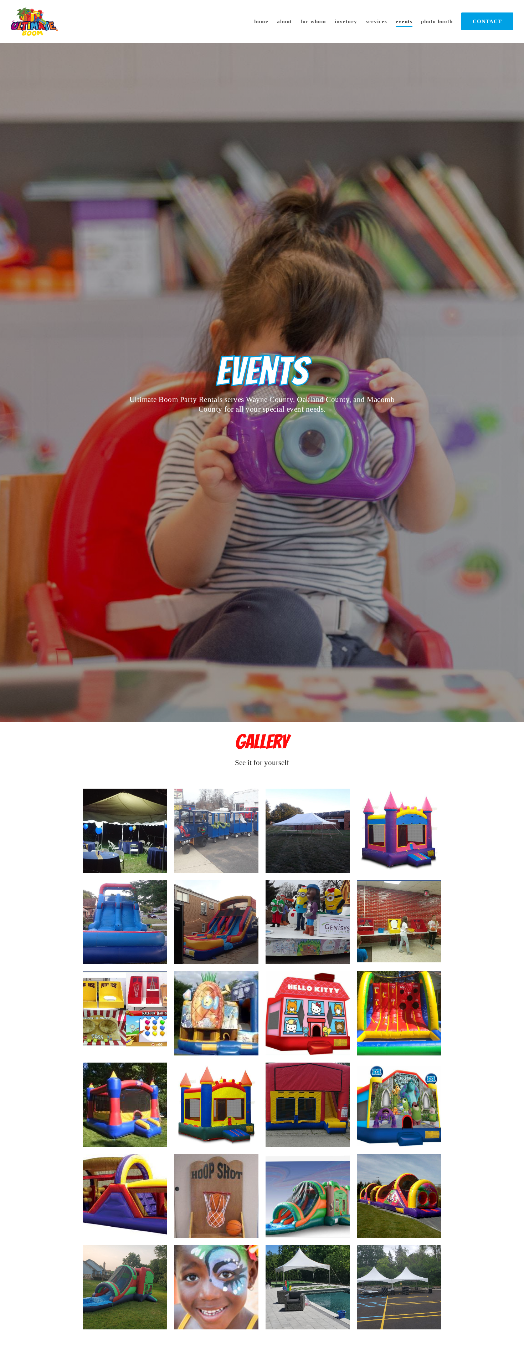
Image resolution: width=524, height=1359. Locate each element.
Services (376, 21)
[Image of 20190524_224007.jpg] (125, 831)
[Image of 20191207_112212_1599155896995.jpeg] (308, 922)
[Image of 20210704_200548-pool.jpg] (125, 1287)
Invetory (346, 21)
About (284, 21)
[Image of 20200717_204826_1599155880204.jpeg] (125, 922)
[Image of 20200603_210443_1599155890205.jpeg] (216, 922)
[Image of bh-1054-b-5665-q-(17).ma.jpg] (216, 1105)
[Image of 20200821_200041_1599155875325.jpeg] (308, 831)
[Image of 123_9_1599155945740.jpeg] (308, 1105)
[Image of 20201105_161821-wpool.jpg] (308, 1196)
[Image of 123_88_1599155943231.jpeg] (308, 1013)
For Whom (313, 21)
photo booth (437, 21)
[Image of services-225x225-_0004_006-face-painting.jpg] (216, 1287)
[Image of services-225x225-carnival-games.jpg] (216, 1196)
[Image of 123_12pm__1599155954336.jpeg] (399, 1013)
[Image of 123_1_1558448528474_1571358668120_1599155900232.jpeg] (125, 1196)
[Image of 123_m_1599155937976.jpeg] (216, 1013)
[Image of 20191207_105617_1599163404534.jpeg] (216, 831)
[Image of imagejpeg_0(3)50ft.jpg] (399, 1196)
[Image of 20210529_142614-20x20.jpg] (308, 1287)
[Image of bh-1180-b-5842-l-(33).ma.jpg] (399, 831)
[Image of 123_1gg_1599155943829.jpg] (399, 1105)
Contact (487, 21)
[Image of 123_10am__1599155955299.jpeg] (125, 1105)
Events (404, 21)
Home (261, 21)
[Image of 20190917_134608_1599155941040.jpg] (399, 922)
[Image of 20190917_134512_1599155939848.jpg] (125, 1013)
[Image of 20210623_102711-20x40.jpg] (399, 1287)
